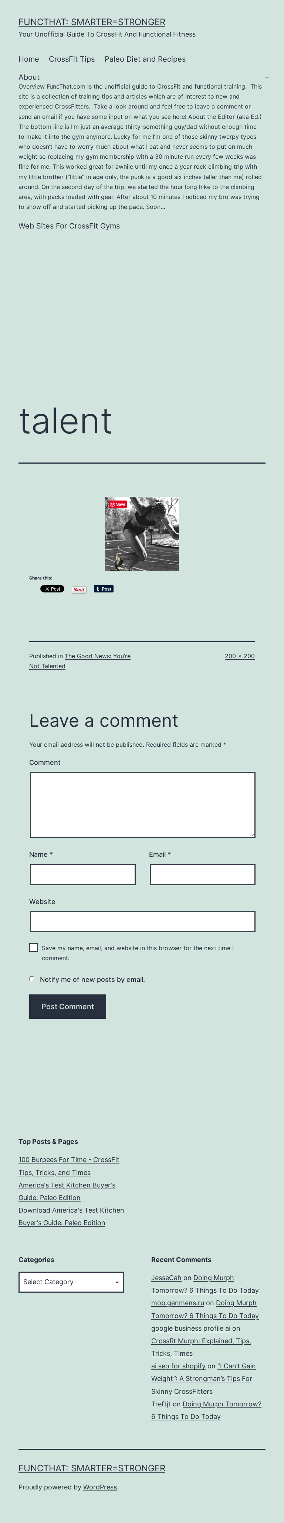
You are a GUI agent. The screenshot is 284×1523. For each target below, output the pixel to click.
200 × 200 (240, 656)
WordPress (100, 1487)
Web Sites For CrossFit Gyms (69, 225)
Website (42, 901)
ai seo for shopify (178, 1366)
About (140, 141)
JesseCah (166, 1278)
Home (28, 59)
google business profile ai (190, 1328)
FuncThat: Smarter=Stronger (91, 22)
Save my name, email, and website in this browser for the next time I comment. (138, 953)
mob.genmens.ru (177, 1303)
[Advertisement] (142, 301)
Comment (45, 762)
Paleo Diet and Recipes (145, 59)
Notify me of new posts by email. (92, 979)
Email (160, 854)
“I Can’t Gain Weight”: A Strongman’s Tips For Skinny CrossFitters (203, 1378)
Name (41, 854)
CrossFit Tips (72, 59)
